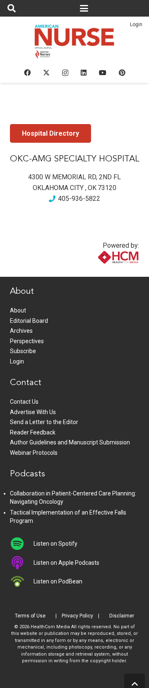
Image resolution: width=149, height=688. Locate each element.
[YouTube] (102, 72)
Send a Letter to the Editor (44, 422)
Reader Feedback (32, 432)
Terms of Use (30, 616)
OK (92, 188)
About (18, 310)
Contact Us (24, 401)
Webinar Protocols (34, 452)
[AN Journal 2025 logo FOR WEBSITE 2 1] (74, 44)
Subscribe (23, 351)
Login (136, 24)
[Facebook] (27, 72)
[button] (11, 8)
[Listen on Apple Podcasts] (22, 562)
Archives (21, 330)
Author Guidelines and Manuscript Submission (70, 442)
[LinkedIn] (84, 72)
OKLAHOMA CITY (58, 188)
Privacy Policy (77, 616)
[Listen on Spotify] (22, 543)
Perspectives (27, 341)
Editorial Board (29, 320)
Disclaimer (121, 616)
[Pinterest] (122, 72)
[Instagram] (65, 73)
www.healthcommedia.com (100, 272)
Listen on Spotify (55, 543)
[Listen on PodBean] (22, 581)
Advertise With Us (33, 412)
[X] (46, 72)
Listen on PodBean (58, 581)
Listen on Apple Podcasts (66, 562)
